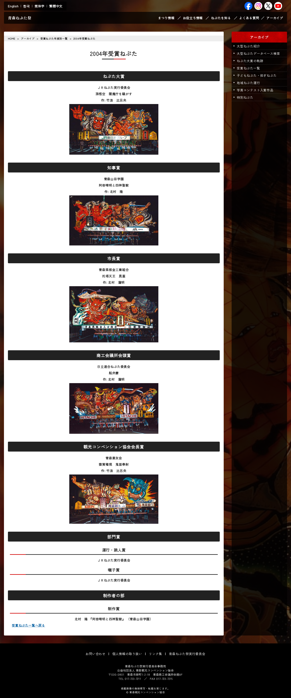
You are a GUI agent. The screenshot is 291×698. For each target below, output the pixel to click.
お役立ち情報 (193, 17)
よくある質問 (249, 17)
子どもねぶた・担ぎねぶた (257, 75)
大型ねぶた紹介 (248, 46)
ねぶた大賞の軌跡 (250, 60)
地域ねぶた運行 (248, 82)
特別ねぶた (245, 97)
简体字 (40, 6)
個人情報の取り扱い (127, 653)
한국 (26, 6)
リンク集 (155, 653)
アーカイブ (274, 17)
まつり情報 (166, 17)
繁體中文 (56, 6)
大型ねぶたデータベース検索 (258, 53)
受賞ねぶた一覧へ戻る (28, 625)
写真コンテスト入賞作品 (255, 90)
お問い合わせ (96, 653)
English (13, 6)
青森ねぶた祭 (19, 18)
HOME (11, 38)
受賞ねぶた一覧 (248, 68)
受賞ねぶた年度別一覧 (54, 38)
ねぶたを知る (221, 17)
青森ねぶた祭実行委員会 (187, 653)
